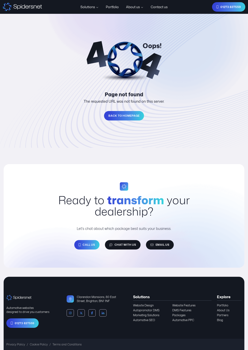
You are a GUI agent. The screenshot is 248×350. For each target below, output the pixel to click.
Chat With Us (125, 245)
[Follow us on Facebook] (92, 313)
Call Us (89, 245)
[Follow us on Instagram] (70, 313)
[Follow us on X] (81, 313)
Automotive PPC (183, 320)
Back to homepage (124, 116)
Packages (179, 315)
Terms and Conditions (67, 344)
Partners (222, 315)
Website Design (143, 305)
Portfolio (112, 7)
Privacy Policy (15, 344)
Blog (220, 320)
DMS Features (181, 310)
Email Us (162, 245)
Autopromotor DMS (146, 310)
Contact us (159, 7)
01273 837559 (24, 323)
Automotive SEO (144, 320)
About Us (223, 310)
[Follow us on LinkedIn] (103, 313)
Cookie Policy (39, 344)
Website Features (184, 305)
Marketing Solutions (146, 315)
